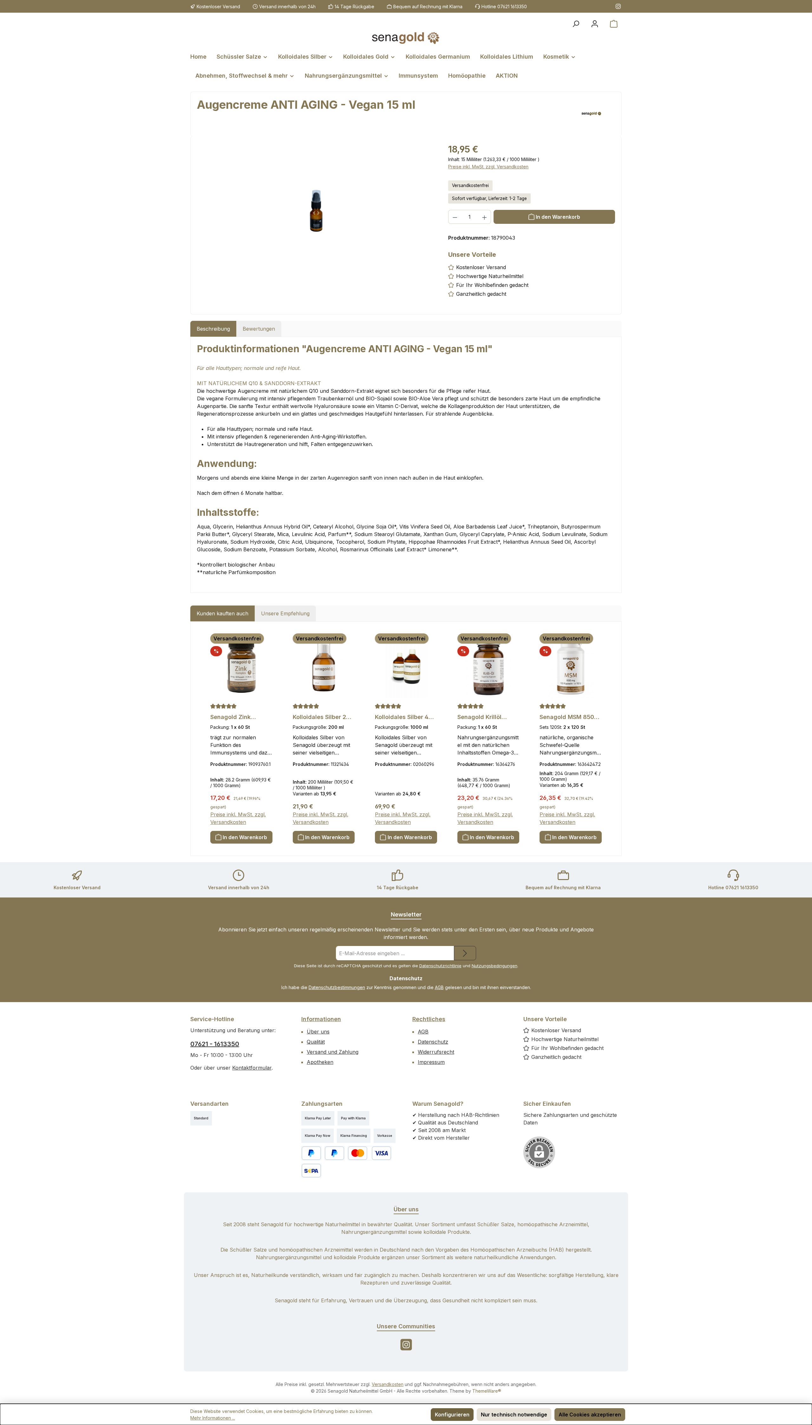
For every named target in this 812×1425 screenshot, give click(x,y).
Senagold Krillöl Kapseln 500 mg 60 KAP (484, 717)
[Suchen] (576, 24)
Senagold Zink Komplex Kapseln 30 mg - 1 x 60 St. (238, 717)
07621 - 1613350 (214, 1044)
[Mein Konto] (595, 24)
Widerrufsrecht (436, 1052)
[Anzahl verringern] (455, 217)
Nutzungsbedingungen (494, 965)
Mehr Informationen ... (212, 1418)
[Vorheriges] (204, 739)
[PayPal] (311, 1153)
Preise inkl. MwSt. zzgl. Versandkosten (488, 166)
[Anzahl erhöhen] (484, 217)
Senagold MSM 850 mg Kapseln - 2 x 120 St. (569, 717)
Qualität (316, 1042)
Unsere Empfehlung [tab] (285, 613)
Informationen (321, 1019)
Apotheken (320, 1062)
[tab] (213, 329)
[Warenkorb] (614, 24)
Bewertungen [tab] (259, 329)
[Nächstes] (608, 739)
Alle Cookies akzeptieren (590, 1414)
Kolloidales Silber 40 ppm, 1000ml (403, 717)
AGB (439, 987)
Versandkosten (387, 1384)
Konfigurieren (452, 1414)
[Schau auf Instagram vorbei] (618, 6)
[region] (316, 211)
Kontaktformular (252, 1068)
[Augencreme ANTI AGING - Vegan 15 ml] (316, 211)
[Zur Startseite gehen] (406, 38)
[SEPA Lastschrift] (311, 1170)
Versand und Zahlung (332, 1052)
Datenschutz (433, 1042)
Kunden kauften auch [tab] (222, 613)
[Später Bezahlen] (334, 1153)
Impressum (431, 1062)
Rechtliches (428, 1019)
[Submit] (465, 953)
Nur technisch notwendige (514, 1414)
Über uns (318, 1031)
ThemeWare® (486, 1391)
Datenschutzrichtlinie (440, 965)
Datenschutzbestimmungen (337, 987)
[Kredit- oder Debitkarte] (369, 1153)
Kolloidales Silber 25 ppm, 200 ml (321, 717)
